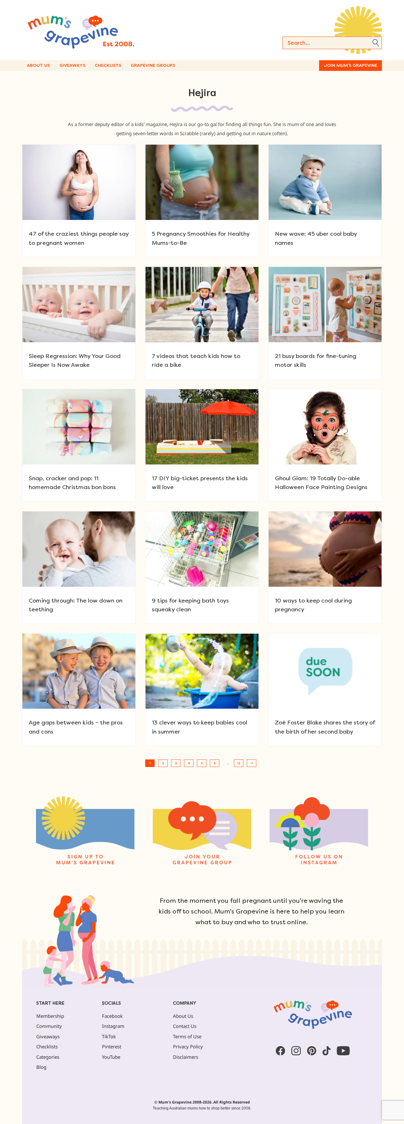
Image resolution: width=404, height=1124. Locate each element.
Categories (47, 1057)
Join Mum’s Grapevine (350, 65)
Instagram (113, 1026)
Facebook (112, 1016)
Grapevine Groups (153, 65)
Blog (41, 1067)
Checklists (108, 65)
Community (49, 1026)
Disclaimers (185, 1057)
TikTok (109, 1036)
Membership (50, 1016)
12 (238, 763)
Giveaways (72, 65)
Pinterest (111, 1046)
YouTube (111, 1057)
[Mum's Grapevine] (101, 30)
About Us (38, 65)
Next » (251, 763)
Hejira (202, 93)
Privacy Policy (188, 1046)
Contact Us (184, 1026)
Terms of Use (187, 1036)
